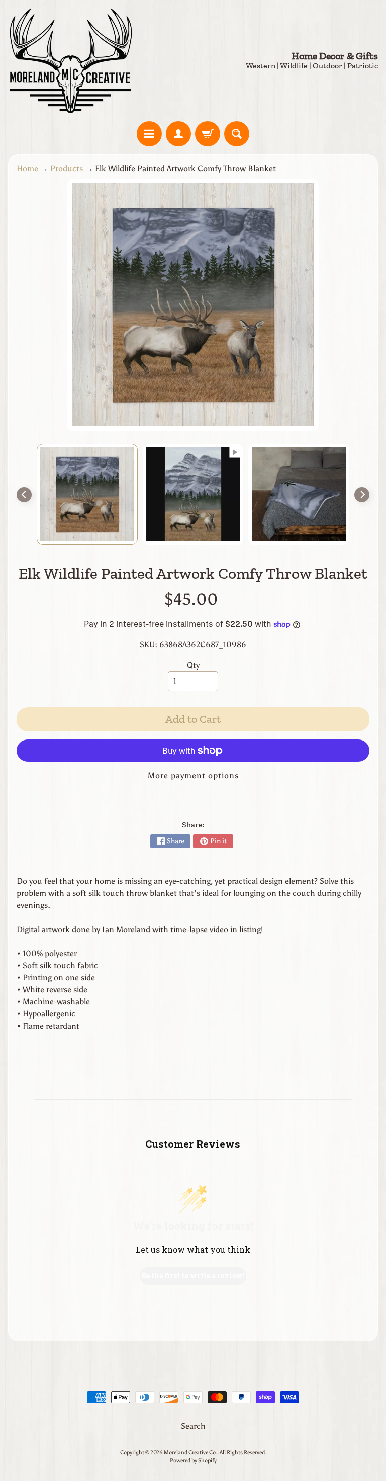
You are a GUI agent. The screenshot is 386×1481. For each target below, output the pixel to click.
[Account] (178, 133)
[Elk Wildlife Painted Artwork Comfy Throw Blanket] (87, 494)
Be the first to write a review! (193, 1275)
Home (27, 168)
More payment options (193, 775)
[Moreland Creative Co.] (71, 60)
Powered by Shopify (193, 1460)
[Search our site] (236, 133)
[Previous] (24, 494)
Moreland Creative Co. (190, 1452)
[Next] (361, 494)
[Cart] (207, 133)
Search (193, 1426)
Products (66, 168)
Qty (193, 665)
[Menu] (149, 133)
